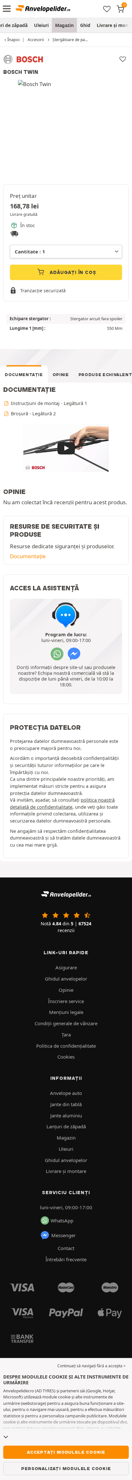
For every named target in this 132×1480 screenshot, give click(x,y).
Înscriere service (66, 1001)
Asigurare (66, 967)
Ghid (85, 25)
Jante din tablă (66, 1104)
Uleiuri (41, 25)
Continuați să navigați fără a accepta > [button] (91, 1366)
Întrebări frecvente (66, 1259)
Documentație (24, 374)
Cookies (66, 1056)
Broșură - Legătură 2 (33, 413)
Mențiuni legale (66, 1012)
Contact (66, 1248)
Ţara (66, 1034)
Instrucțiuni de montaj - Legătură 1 (48, 403)
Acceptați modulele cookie (66, 1452)
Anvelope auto (66, 1093)
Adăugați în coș (72, 272)
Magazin (64, 25)
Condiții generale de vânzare (66, 1023)
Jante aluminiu (66, 1115)
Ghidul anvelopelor (66, 978)
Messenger (63, 1235)
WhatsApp (62, 1220)
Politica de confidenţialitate (66, 1046)
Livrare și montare (66, 1171)
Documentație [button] (28, 556)
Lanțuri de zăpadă (66, 1126)
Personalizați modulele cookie (66, 1468)
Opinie (61, 374)
